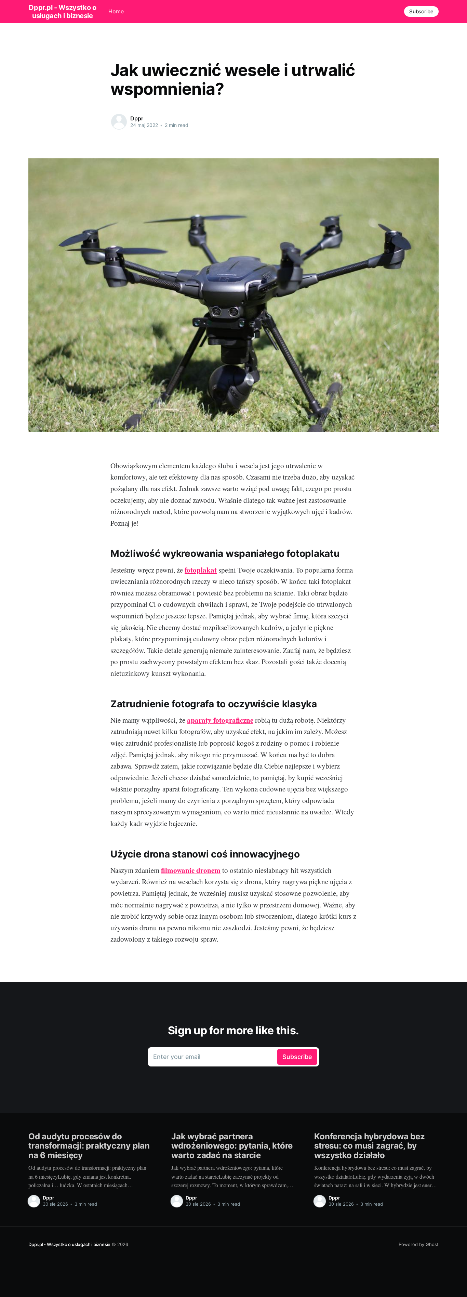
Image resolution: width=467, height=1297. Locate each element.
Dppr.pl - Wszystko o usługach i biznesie (62, 11)
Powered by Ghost (419, 1244)
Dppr (136, 118)
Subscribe (421, 11)
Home (116, 11)
